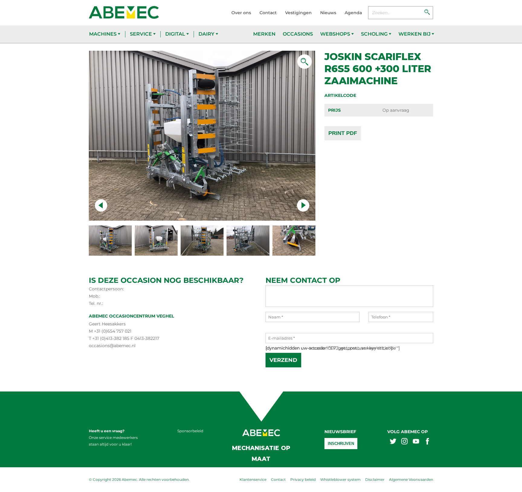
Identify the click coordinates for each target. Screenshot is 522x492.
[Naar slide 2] (202, 240)
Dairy (207, 34)
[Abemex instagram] (404, 442)
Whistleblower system (340, 479)
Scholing (375, 34)
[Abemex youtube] (416, 442)
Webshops (335, 34)
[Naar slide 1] (156, 240)
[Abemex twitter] (393, 442)
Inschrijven (341, 443)
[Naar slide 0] (110, 240)
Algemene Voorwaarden (411, 479)
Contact (268, 12)
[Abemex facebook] (427, 442)
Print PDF (342, 133)
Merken (264, 34)
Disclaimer (375, 479)
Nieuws (328, 12)
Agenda (353, 12)
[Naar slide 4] (293, 240)
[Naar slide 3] (248, 240)
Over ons (241, 12)
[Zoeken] (427, 12)
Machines (103, 34)
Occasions (298, 34)
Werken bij (415, 34)
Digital (175, 34)
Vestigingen (298, 12)
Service (141, 34)
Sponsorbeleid (190, 431)
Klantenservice (253, 479)
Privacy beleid (303, 479)
